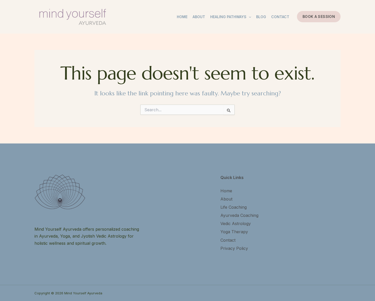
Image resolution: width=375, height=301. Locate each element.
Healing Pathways (228, 17)
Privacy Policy (234, 248)
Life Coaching (233, 207)
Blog (261, 17)
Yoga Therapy (234, 231)
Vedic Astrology (235, 223)
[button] (319, 16)
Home (182, 17)
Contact (280, 17)
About (199, 17)
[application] (248, 17)
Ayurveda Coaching (239, 215)
